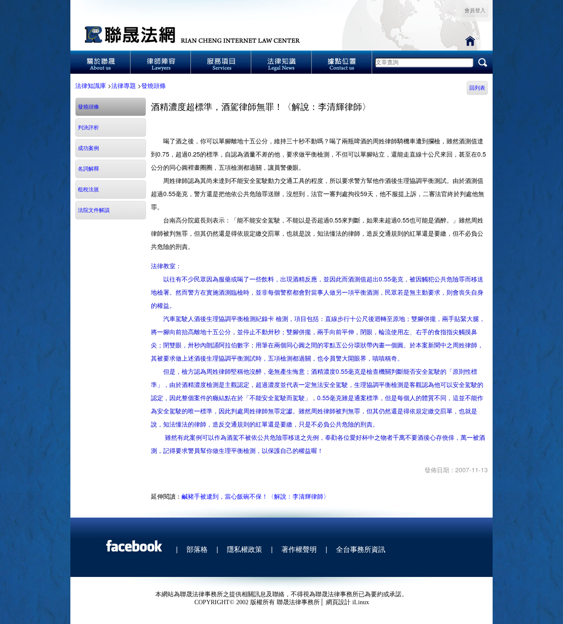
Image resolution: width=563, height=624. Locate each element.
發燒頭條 (153, 85)
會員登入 (475, 10)
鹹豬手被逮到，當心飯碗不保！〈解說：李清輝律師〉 (255, 496)
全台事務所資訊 (360, 549)
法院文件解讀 (94, 210)
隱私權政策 (244, 549)
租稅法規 (88, 189)
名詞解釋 (88, 169)
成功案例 (88, 148)
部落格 (197, 549)
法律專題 (123, 85)
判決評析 (88, 127)
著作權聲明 (299, 549)
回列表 (477, 88)
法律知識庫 (90, 85)
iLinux (360, 602)
